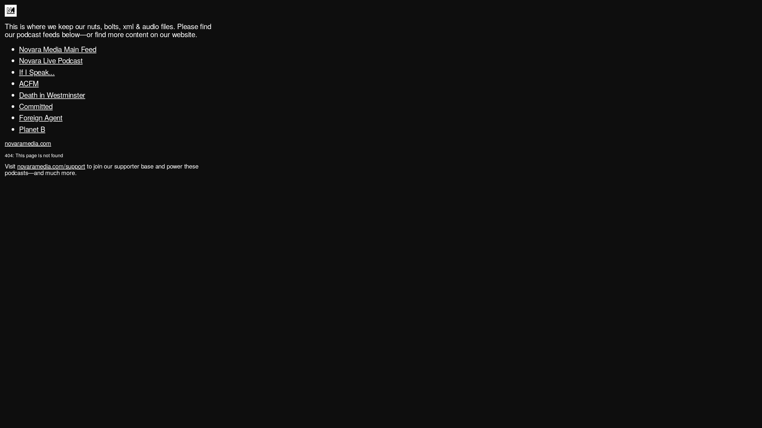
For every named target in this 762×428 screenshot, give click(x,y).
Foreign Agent (41, 117)
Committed (36, 106)
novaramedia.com (28, 143)
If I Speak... (37, 72)
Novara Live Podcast (50, 60)
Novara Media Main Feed (57, 49)
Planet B (32, 129)
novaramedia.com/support (51, 166)
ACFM (29, 83)
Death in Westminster (52, 94)
